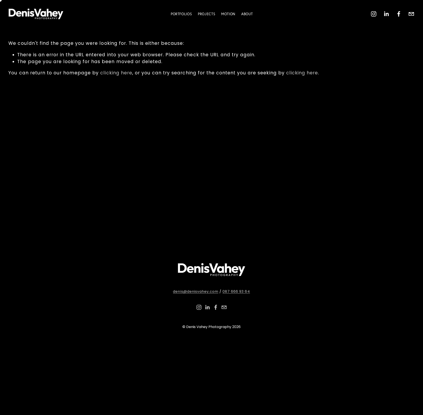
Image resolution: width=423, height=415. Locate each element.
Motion (228, 14)
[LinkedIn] (386, 14)
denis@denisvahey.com (195, 291)
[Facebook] (398, 14)
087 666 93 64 (236, 291)
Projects (206, 14)
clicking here (116, 73)
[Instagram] (373, 14)
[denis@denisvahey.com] (411, 14)
